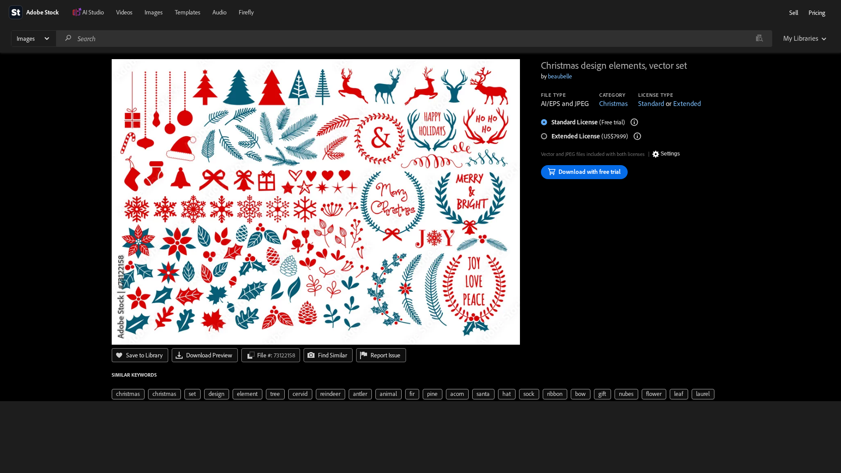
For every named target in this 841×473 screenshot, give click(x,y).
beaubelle (560, 76)
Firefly (246, 12)
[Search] (68, 38)
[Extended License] (637, 136)
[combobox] (414, 38)
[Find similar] (759, 38)
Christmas (613, 103)
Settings (670, 154)
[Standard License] (634, 122)
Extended (687, 103)
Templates (187, 12)
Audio (219, 12)
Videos (124, 12)
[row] (128, 394)
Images (154, 12)
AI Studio (93, 12)
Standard (651, 103)
